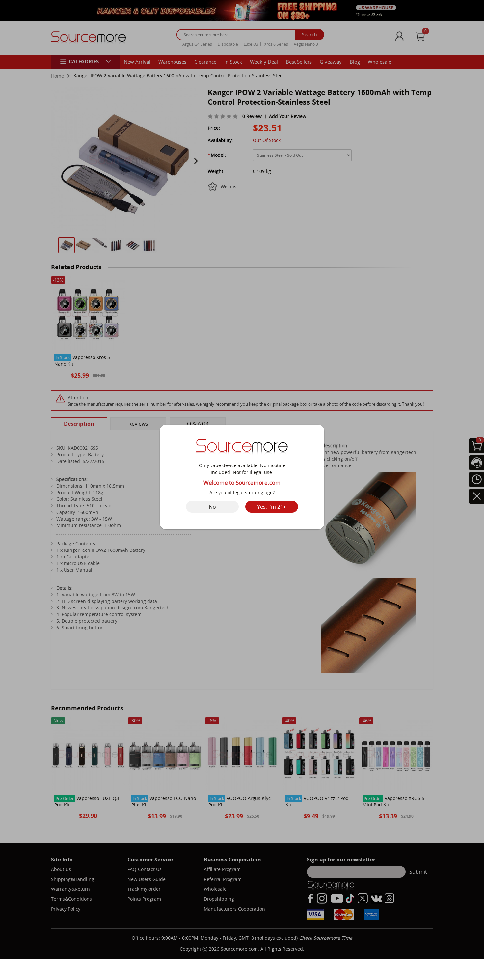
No (212, 506)
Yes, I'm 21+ (271, 506)
